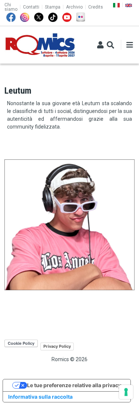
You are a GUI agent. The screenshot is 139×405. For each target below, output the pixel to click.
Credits (95, 7)
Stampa (52, 7)
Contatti (31, 7)
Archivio (74, 7)
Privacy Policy (57, 346)
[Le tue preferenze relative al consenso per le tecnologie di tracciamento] (126, 392)
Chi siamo (10, 7)
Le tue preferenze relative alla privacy (74, 385)
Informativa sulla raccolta (40, 396)
